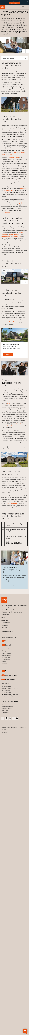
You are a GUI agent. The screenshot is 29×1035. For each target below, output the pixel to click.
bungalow (22, 188)
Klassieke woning (6, 653)
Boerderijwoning (5, 659)
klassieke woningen (14, 234)
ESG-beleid (3, 729)
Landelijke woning (6, 655)
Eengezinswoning (6, 686)
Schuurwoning (5, 648)
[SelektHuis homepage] (2, 7)
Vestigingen (4, 625)
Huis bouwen (4, 710)
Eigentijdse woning (6, 650)
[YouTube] (13, 718)
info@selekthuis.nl (6, 622)
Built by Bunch (4, 732)
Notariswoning (5, 667)
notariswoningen (16, 236)
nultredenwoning (6, 212)
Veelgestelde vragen (6, 708)
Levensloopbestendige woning (9, 688)
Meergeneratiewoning (7, 696)
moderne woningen (12, 503)
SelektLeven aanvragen (7, 706)
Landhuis (3, 665)
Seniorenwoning (5, 690)
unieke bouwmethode (13, 157)
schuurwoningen (5, 236)
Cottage (3, 661)
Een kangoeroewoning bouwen (9, 694)
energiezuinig (10, 321)
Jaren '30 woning (5, 652)
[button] (18, 7)
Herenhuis (4, 663)
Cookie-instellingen (22, 727)
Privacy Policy (14, 727)
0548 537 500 (4, 620)
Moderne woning (5, 657)
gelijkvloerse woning (9, 190)
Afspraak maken (5, 704)
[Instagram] (2, 718)
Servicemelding (5, 627)
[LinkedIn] (16, 718)
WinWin (9, 403)
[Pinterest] (10, 718)
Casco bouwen (5, 712)
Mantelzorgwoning (6, 692)
